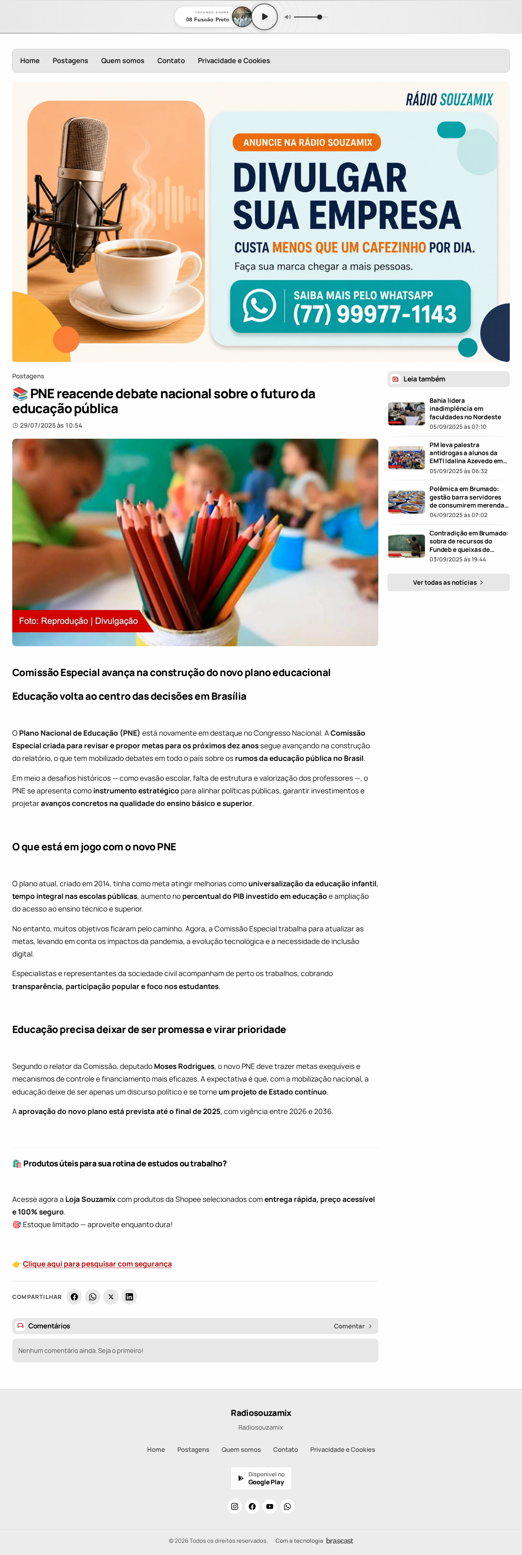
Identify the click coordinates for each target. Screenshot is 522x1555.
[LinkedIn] (129, 1296)
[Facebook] (74, 1296)
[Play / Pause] (264, 16)
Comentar (349, 1326)
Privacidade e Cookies (234, 60)
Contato (171, 60)
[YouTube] (270, 1506)
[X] (110, 1296)
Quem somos (122, 60)
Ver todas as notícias (445, 582)
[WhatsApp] (92, 1296)
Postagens (70, 60)
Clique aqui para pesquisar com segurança (97, 1264)
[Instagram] (234, 1506)
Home (30, 60)
